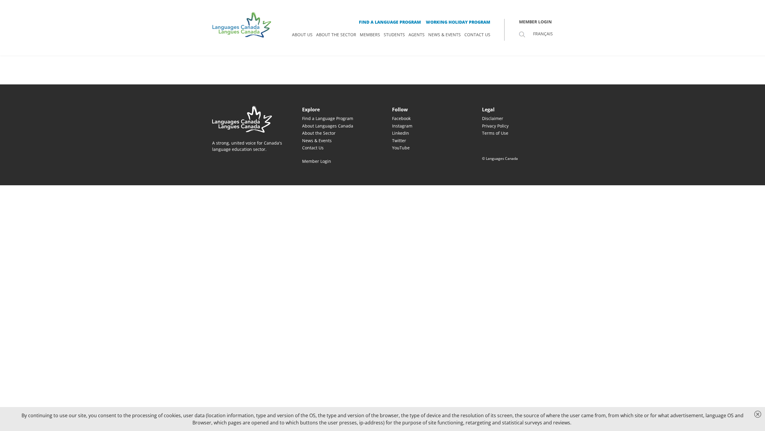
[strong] (302, 34)
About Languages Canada (327, 126)
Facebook (401, 118)
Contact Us (313, 148)
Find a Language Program (327, 118)
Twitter (399, 140)
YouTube (401, 148)
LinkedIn (400, 133)
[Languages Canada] (247, 119)
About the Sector (319, 133)
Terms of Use (495, 133)
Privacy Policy (495, 126)
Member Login (316, 161)
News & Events (317, 140)
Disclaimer (492, 118)
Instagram (402, 126)
